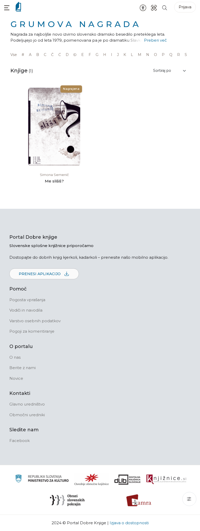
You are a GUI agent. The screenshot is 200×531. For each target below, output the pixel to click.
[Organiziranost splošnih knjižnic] (91, 479)
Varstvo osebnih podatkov (35, 320)
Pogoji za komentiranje (31, 331)
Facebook (19, 440)
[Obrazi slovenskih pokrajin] (67, 500)
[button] (6, 7)
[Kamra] (139, 500)
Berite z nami (22, 367)
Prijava (185, 6)
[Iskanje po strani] (164, 7)
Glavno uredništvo (27, 404)
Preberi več (155, 40)
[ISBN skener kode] (154, 7)
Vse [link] (13, 54)
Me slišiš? (54, 181)
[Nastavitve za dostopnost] (143, 7)
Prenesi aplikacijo (40, 273)
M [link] (139, 54)
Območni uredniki (27, 414)
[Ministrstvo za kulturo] (42, 479)
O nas (15, 357)
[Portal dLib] (127, 479)
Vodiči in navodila (25, 310)
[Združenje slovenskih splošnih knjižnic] (166, 479)
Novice (16, 378)
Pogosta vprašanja (27, 299)
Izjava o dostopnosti (129, 522)
